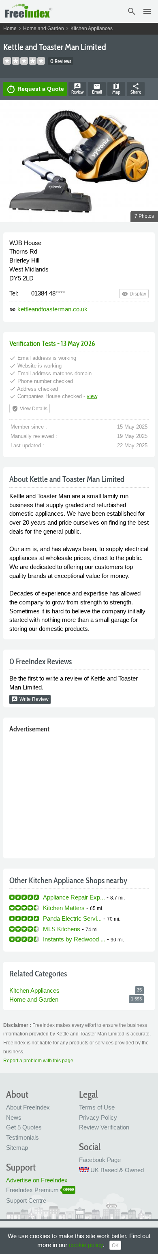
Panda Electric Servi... (72, 918)
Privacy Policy (98, 1117)
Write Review (30, 699)
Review (77, 89)
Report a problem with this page (38, 1061)
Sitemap (17, 1147)
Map (116, 89)
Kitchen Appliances (91, 28)
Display (134, 294)
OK (115, 1245)
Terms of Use (97, 1107)
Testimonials (22, 1137)
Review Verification (104, 1127)
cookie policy (86, 1244)
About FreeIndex (28, 1107)
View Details (29, 408)
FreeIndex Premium (32, 1189)
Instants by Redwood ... (74, 939)
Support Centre (26, 1200)
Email (97, 89)
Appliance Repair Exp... (74, 897)
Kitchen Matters (64, 907)
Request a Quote (35, 89)
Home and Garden (43, 28)
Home (10, 28)
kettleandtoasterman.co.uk (52, 309)
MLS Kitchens (61, 929)
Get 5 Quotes (24, 1127)
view (92, 396)
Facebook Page (100, 1159)
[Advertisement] (79, 793)
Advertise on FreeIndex (37, 1180)
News (13, 1117)
